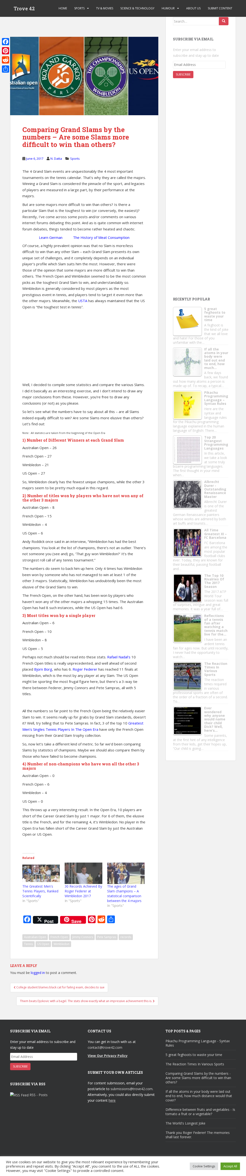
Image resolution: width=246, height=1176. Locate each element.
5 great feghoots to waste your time (194, 1054)
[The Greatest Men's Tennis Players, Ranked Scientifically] (41, 873)
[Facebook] (5, 41)
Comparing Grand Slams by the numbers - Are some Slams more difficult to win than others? (198, 1077)
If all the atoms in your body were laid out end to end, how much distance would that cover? (199, 1095)
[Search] (223, 21)
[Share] (5, 69)
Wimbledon (61, 944)
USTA (82, 300)
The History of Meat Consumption (101, 237)
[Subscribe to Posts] (19, 1095)
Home (63, 8)
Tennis (28, 944)
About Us (193, 8)
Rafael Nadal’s (118, 657)
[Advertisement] (97, 22)
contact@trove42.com (105, 1047)
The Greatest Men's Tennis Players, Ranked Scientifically (40, 891)
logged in (38, 972)
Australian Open (35, 937)
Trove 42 (24, 8)
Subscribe (183, 74)
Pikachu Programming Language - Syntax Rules (198, 1043)
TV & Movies (104, 8)
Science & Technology (137, 8)
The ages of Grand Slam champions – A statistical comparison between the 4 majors (124, 893)
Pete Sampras (106, 937)
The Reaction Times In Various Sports (195, 1064)
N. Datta (56, 158)
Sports (79, 8)
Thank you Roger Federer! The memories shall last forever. (198, 1134)
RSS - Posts (39, 1095)
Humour (168, 8)
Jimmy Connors (82, 937)
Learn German (50, 237)
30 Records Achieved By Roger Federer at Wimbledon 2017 (83, 891)
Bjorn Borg (43, 669)
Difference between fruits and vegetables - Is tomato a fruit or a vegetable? (200, 1111)
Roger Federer (85, 669)
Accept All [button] (230, 1166)
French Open (59, 937)
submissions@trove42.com (132, 1089)
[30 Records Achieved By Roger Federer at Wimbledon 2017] (83, 873)
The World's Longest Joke (185, 1123)
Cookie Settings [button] (204, 1166)
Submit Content (220, 8)
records (125, 937)
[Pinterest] (5, 50)
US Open (43, 944)
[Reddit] (5, 59)
